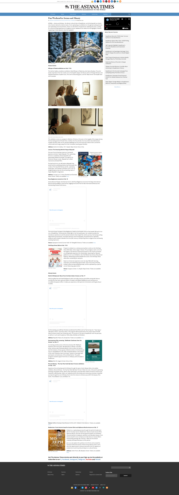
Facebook (65, 459)
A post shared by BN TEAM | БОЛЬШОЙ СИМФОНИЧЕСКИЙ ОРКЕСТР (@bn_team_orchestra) (70, 326)
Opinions (105, 14)
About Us (102, 484)
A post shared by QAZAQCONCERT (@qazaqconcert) (67, 228)
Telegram (81, 459)
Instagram (73, 459)
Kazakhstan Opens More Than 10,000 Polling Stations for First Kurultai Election (117, 41)
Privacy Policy (95, 484)
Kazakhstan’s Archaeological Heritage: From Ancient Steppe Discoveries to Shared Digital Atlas (117, 53)
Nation (62, 14)
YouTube (89, 459)
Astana (62, 20)
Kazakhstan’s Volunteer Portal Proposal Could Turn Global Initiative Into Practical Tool (116, 77)
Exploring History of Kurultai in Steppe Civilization (116, 62)
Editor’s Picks (67, 20)
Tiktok (97, 459)
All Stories (52, 14)
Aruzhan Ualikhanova (55, 20)
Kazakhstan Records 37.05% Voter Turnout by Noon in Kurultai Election (117, 36)
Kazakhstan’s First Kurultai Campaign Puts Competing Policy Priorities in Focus (117, 71)
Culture (91, 472)
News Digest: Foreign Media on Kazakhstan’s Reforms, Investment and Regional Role (117, 82)
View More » (117, 87)
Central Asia (94, 14)
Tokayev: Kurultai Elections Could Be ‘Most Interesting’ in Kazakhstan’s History (117, 67)
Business (84, 14)
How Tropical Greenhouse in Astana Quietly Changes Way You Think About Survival (117, 58)
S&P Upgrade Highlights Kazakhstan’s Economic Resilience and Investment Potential (115, 46)
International (73, 14)
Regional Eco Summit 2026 (96, 474)
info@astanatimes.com (93, 490)
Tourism (72, 20)
